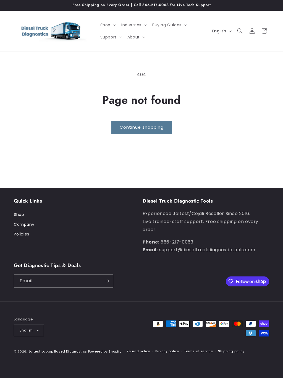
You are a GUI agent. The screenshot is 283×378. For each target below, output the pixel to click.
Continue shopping (142, 127)
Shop (19, 214)
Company (24, 224)
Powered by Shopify (105, 351)
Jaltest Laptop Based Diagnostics (57, 351)
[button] (107, 25)
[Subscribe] (107, 281)
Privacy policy (167, 351)
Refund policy (138, 351)
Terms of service (198, 351)
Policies (21, 234)
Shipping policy (231, 351)
